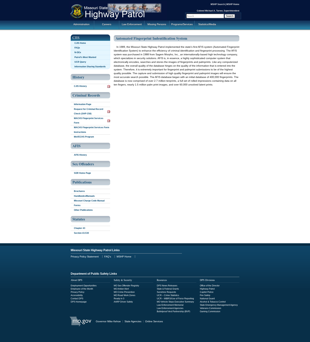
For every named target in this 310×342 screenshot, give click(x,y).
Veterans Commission (210, 308)
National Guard (207, 298)
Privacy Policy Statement (85, 256)
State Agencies (133, 321)
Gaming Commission (210, 311)
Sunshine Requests (166, 292)
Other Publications (83, 210)
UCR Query (80, 62)
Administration (81, 24)
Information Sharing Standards (90, 66)
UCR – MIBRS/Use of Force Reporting (175, 298)
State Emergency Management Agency (219, 305)
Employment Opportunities (84, 285)
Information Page (82, 104)
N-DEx (77, 52)
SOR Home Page (82, 173)
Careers (106, 24)
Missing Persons (156, 24)
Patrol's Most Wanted (85, 57)
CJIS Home (80, 43)
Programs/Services (182, 24)
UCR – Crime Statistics (168, 295)
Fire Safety (205, 295)
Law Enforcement (132, 24)
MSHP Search (218, 4)
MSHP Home (232, 4)
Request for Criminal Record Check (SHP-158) (88, 111)
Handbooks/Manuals (84, 196)
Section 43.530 (81, 233)
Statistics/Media (207, 24)
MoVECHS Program (84, 137)
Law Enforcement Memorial (170, 305)
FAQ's (107, 256)
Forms (77, 205)
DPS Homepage (79, 302)
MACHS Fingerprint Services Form (88, 120)
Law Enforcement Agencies (170, 308)
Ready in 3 (119, 298)
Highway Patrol (207, 289)
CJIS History (80, 86)
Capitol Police (206, 292)
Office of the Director (210, 285)
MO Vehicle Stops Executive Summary (175, 302)
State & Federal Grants (168, 289)
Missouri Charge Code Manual (89, 200)
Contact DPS (77, 298)
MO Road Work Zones (124, 295)
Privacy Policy (77, 292)
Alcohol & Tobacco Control (213, 302)
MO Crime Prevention (124, 292)
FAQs (77, 47)
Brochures (79, 191)
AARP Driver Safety (123, 302)
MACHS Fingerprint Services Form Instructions (91, 129)
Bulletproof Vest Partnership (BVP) (173, 311)
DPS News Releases (167, 285)
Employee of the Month (82, 289)
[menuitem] (155, 26)
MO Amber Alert (121, 289)
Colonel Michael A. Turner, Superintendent (218, 11)
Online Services (154, 321)
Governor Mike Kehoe (108, 321)
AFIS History (80, 155)
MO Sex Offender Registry (126, 285)
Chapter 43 (79, 228)
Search (229, 16)
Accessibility (77, 295)
